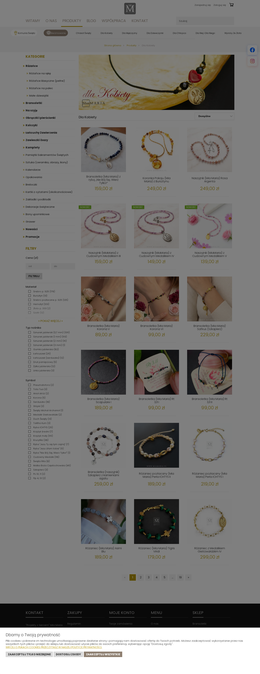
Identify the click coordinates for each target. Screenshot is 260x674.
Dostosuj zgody (68, 654)
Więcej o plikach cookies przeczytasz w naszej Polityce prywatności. (54, 647)
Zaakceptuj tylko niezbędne (29, 654)
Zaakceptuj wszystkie (103, 654)
